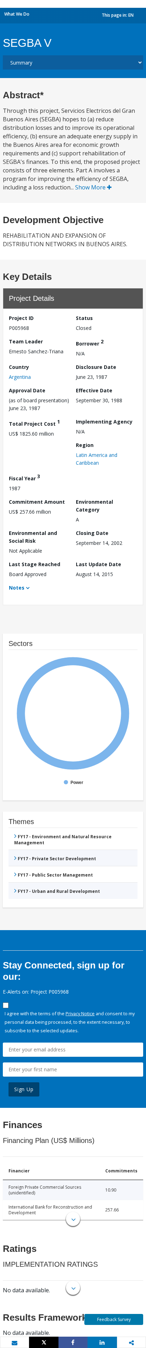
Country (19, 367)
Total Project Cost (34, 422)
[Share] (73, 1342)
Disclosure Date (96, 367)
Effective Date (94, 390)
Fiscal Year (24, 477)
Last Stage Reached (34, 564)
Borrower (89, 342)
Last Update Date (98, 564)
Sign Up (24, 1089)
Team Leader (26, 341)
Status (84, 318)
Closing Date (92, 533)
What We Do (16, 14)
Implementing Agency (104, 421)
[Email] (14, 1343)
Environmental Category (94, 505)
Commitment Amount (37, 501)
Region (85, 445)
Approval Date (27, 390)
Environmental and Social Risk (33, 537)
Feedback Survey (114, 1319)
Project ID (21, 318)
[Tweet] (43, 1342)
